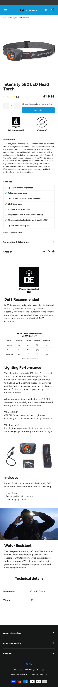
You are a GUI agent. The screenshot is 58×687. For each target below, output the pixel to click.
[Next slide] (54, 49)
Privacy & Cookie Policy (19, 674)
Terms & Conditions (39, 674)
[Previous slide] (3, 49)
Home (5, 18)
